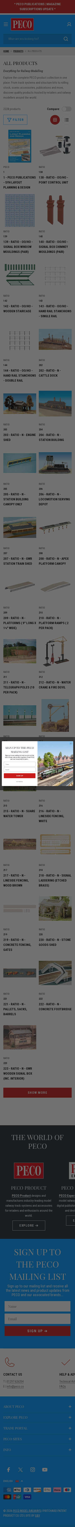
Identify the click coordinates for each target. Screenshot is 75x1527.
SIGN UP (19, 775)
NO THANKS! (19, 781)
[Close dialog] (70, 743)
